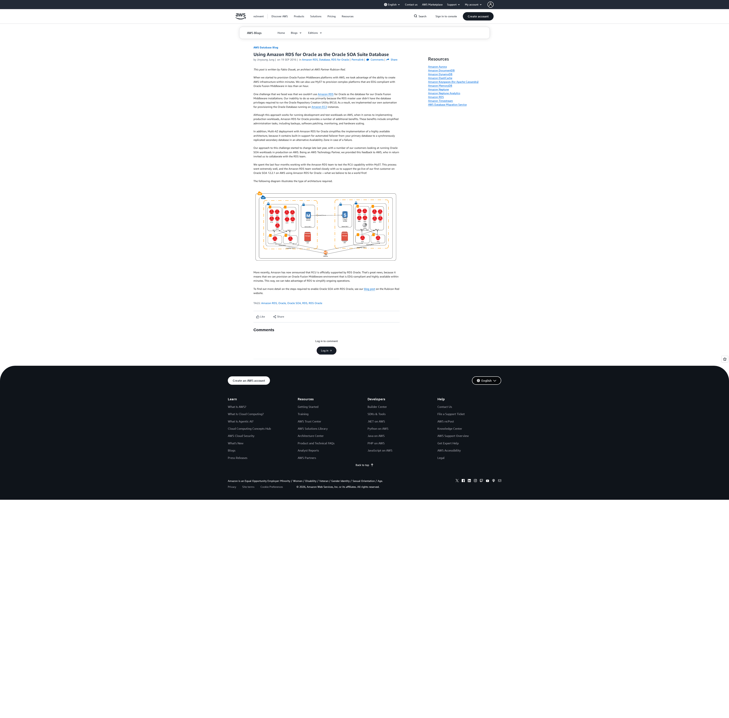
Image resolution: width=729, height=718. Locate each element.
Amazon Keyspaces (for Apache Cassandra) (453, 81)
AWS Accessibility (449, 450)
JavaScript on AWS (380, 450)
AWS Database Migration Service (447, 104)
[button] (279, 16)
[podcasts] (493, 481)
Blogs (231, 450)
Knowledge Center (449, 428)
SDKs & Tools (377, 414)
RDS (304, 303)
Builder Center (377, 407)
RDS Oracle (315, 303)
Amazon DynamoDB (440, 74)
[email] (499, 481)
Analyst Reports (308, 450)
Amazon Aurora (437, 66)
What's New (235, 443)
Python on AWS (378, 428)
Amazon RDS (326, 94)
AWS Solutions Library (313, 428)
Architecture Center (311, 436)
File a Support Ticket (451, 414)
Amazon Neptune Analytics (444, 93)
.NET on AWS (376, 421)
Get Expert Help (448, 443)
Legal (441, 458)
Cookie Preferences (271, 486)
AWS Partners (307, 458)
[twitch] (481, 481)
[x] (457, 481)
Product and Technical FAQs (316, 443)
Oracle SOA (294, 303)
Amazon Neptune (438, 89)
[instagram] (475, 481)
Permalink (358, 59)
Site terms (248, 486)
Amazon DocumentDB (441, 70)
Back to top (362, 465)
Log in (324, 350)
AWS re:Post (445, 421)
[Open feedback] (724, 359)
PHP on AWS (376, 443)
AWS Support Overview (453, 436)
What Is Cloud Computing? (246, 414)
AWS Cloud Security (241, 436)
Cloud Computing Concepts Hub (249, 428)
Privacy (232, 486)
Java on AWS (376, 436)
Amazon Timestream (440, 100)
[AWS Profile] (491, 5)
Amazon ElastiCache (440, 78)
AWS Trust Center (309, 421)
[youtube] (487, 481)
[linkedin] (469, 481)
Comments (377, 59)
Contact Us (444, 407)
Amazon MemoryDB (440, 85)
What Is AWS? (237, 407)
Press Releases (237, 458)
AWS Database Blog (265, 47)
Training (303, 414)
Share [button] (393, 59)
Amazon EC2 (319, 106)
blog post (369, 288)
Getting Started (308, 407)
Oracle (282, 303)
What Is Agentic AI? (240, 421)
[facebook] (463, 481)
